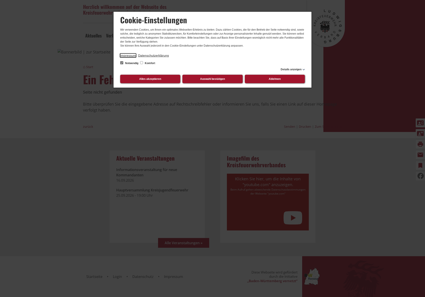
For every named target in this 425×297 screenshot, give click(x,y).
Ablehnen (275, 79)
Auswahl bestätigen (212, 79)
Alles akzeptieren (150, 79)
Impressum (128, 55)
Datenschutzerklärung (153, 55)
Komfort (149, 63)
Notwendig (131, 63)
